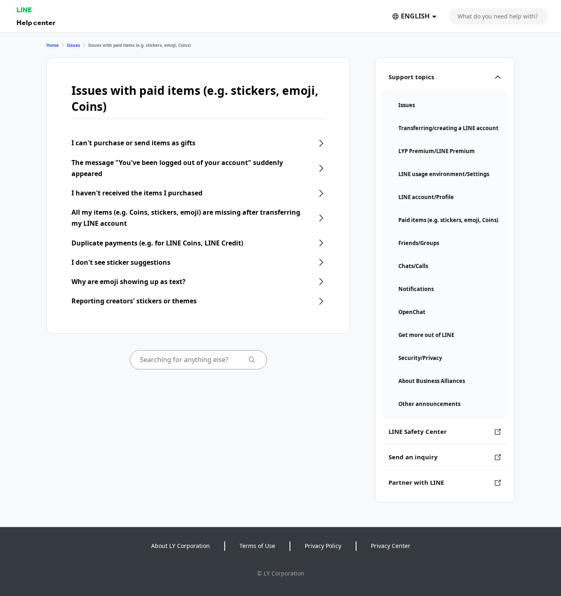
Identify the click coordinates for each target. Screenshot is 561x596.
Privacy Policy (323, 546)
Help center (35, 22)
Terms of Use (257, 546)
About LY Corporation (180, 546)
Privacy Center (390, 546)
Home (52, 45)
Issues (73, 45)
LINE (24, 9)
